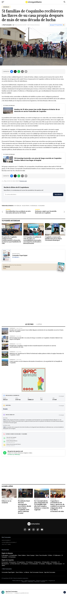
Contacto (43, 581)
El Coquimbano (21, 562)
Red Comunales (7, 24)
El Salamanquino (57, 564)
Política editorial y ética (17, 580)
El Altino (50, 555)
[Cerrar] (64, 592)
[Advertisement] (33, 283)
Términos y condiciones (41, 580)
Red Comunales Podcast (36, 572)
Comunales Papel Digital (8, 572)
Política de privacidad (30, 580)
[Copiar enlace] (26, 71)
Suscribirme (58, 194)
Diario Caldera (22, 555)
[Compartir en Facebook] (11, 71)
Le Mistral (26, 572)
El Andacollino (46, 562)
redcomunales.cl (6, 540)
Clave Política (19, 572)
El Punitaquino (24, 564)
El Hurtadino (54, 562)
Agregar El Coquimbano (56, 25)
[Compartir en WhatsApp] (18, 71)
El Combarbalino (34, 564)
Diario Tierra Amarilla (41, 555)
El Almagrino (5, 555)
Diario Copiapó (31, 555)
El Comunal (5, 562)
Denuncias (36, 581)
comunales (34, 205)
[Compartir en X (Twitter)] (15, 71)
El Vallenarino (57, 555)
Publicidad (30, 581)
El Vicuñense (29, 562)
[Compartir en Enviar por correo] (22, 71)
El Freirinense (12, 557)
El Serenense (12, 562)
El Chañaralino (13, 555)
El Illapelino (49, 564)
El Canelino (42, 564)
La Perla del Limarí (15, 564)
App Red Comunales (49, 572)
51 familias (18, 205)
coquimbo (42, 205)
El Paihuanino (37, 562)
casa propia (26, 205)
